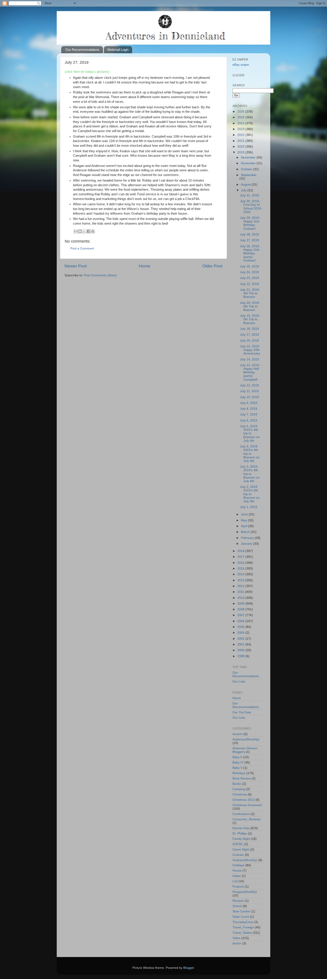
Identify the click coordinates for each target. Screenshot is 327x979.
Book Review (241, 778)
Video (236, 938)
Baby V (237, 767)
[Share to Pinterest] (93, 231)
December (248, 157)
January (247, 543)
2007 (241, 615)
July (244, 190)
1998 (241, 656)
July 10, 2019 (249, 397)
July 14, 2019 (249, 359)
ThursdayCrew (242, 922)
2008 (241, 609)
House (237, 870)
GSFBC (237, 844)
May (244, 520)
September (248, 175)
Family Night (241, 839)
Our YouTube (241, 712)
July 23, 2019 (249, 278)
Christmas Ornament (247, 805)
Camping (238, 789)
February (248, 538)
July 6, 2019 (248, 420)
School (237, 906)
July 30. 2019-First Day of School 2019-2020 (251, 207)
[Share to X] (84, 231)
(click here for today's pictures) (87, 71)
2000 (241, 650)
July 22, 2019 (249, 284)
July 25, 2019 (249, 266)
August (246, 184)
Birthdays (239, 773)
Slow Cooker (241, 911)
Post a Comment (82, 248)
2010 (241, 597)
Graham (238, 854)
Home (144, 266)
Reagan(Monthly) (244, 892)
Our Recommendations (82, 49)
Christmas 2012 (243, 799)
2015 (241, 568)
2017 (241, 556)
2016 (241, 562)
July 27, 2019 (249, 240)
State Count (240, 916)
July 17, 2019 (249, 334)
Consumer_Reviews (246, 819)
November (248, 163)
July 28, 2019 (249, 234)
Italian (236, 876)
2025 (241, 117)
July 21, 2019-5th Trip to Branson (250, 293)
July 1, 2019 (248, 507)
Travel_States (242, 932)
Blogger (188, 967)
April (244, 526)
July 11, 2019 (249, 391)
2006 (241, 621)
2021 (241, 140)
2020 (241, 146)
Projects (238, 886)
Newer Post (76, 266)
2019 (241, 152)
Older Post (212, 266)
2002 (241, 638)
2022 (241, 134)
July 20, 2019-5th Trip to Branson (250, 306)
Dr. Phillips (239, 833)
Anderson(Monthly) (245, 739)
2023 (241, 129)
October (247, 169)
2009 (241, 603)
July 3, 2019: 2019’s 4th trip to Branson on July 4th (250, 474)
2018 (241, 551)
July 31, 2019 (249, 195)
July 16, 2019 (249, 340)
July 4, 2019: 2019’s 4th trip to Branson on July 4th (250, 454)
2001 (241, 644)
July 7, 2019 (248, 414)
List (234, 881)
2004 (241, 632)
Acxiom (237, 734)
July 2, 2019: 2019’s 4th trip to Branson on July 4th (250, 494)
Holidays (238, 865)
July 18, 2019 (249, 328)
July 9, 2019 (248, 403)
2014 (241, 574)
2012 (241, 586)
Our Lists (238, 681)
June (245, 514)
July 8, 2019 (248, 408)
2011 (241, 591)
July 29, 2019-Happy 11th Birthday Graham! (250, 223)
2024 (241, 123)
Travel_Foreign (243, 927)
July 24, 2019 (249, 272)
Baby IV (237, 762)
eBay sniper (240, 64)
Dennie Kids (240, 828)
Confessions (241, 814)
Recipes (238, 900)
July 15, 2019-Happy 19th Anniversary (250, 350)
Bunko (236, 783)
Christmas (239, 794)
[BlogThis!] (80, 231)
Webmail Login (118, 49)
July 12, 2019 (249, 385)
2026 (241, 111)
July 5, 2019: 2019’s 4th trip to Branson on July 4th (250, 433)
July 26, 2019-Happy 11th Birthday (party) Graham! (250, 253)
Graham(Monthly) (244, 860)
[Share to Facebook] (88, 231)
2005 (241, 627)
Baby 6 (237, 757)
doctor (236, 943)
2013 (241, 580)
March (246, 532)
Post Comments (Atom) (100, 275)
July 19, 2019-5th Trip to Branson (250, 319)
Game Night (240, 849)
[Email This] (76, 231)
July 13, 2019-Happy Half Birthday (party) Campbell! (250, 372)
